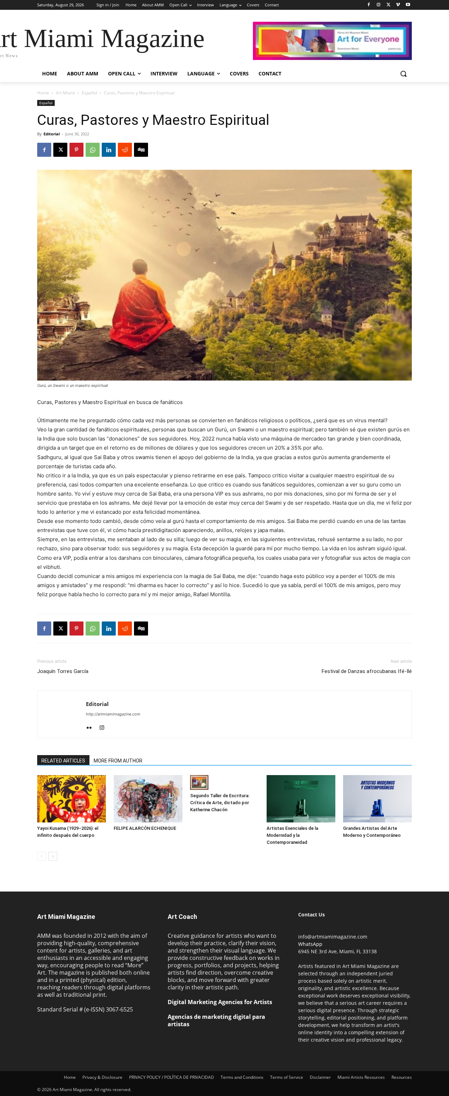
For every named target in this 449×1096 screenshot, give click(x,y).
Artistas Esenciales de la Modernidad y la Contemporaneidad (292, 835)
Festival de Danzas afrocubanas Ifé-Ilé (367, 671)
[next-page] (52, 856)
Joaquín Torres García (62, 671)
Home (43, 93)
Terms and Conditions (242, 1077)
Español (89, 93)
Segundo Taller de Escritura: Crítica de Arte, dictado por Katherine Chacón (219, 802)
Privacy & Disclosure (102, 1077)
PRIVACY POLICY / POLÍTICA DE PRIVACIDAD (171, 1077)
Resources (401, 1077)
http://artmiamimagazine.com (113, 714)
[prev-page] (41, 856)
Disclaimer (320, 1077)
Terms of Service (286, 1077)
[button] (403, 73)
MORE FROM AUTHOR (118, 761)
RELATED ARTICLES (63, 761)
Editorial (51, 133)
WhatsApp (310, 944)
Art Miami (65, 93)
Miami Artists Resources (361, 1077)
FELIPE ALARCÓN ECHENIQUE (145, 828)
